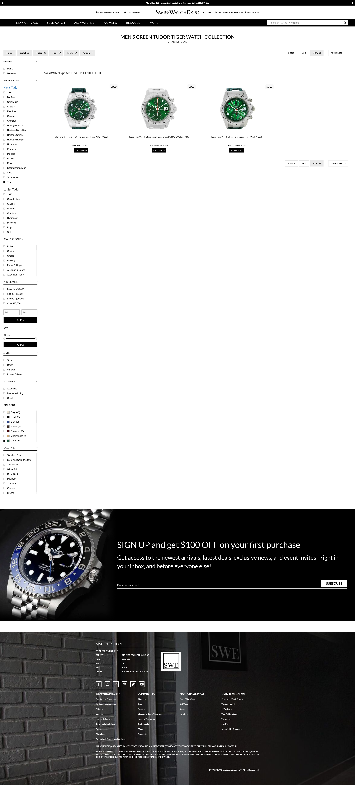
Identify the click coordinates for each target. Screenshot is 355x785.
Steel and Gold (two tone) (19, 460)
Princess (11, 223)
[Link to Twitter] (133, 684)
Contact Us (142, 734)
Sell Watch (56, 22)
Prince (10, 158)
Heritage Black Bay (16, 130)
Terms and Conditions (105, 724)
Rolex (10, 246)
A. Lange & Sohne (16, 270)
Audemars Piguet (15, 275)
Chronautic (12, 102)
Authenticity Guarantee (106, 704)
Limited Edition (14, 374)
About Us (142, 699)
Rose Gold (12, 474)
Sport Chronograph (16, 168)
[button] (338, 53)
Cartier (10, 251)
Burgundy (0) (17, 431)
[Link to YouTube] (141, 684)
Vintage (11, 370)
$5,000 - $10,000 (15, 299)
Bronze (10, 493)
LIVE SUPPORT (133, 12)
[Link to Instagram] (107, 684)
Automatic (12, 389)
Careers (141, 709)
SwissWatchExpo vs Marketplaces (110, 739)
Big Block (12, 97)
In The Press (226, 709)
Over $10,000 (14, 303)
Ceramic (11, 488)
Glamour (11, 116)
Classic (11, 107)
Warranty (100, 714)
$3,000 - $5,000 (15, 294)
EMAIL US (238, 12)
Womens (110, 22)
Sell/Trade (184, 704)
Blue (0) (15, 422)
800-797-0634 (142, 671)
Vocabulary (226, 719)
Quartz (10, 398)
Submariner (13, 177)
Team (140, 704)
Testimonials (143, 724)
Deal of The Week (187, 699)
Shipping (100, 709)
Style (9, 173)
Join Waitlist (81, 150)
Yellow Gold (13, 464)
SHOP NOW (203, 3)
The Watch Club (228, 704)
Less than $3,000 (15, 289)
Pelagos (11, 154)
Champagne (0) (18, 436)
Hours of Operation (146, 719)
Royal (10, 163)
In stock (291, 53)
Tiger (9, 182)
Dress (10, 365)
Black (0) (15, 417)
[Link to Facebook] (99, 684)
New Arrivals (27, 22)
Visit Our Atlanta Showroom (150, 714)
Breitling (11, 260)
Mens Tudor (11, 87)
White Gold (12, 469)
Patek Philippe (14, 265)
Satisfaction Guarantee (106, 699)
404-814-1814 (112, 12)
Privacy (99, 729)
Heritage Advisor (15, 125)
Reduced (133, 22)
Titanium (11, 483)
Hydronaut (12, 144)
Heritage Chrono (15, 135)
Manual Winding (15, 393)
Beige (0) (15, 412)
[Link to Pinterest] (124, 684)
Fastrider (11, 111)
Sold (304, 53)
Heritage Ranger (15, 140)
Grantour (11, 121)
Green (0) (15, 441)
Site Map (225, 724)
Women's (11, 73)
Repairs (183, 709)
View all (317, 53)
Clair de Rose (14, 199)
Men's (10, 69)
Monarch (11, 149)
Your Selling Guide (229, 714)
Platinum (11, 479)
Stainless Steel (14, 455)
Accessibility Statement (231, 729)
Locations (184, 714)
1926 (9, 92)
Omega (10, 256)
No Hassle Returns (104, 719)
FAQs (140, 729)
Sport (9, 360)
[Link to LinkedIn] (116, 684)
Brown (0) (16, 426)
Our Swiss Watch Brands (232, 699)
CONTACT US (253, 12)
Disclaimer (100, 734)
